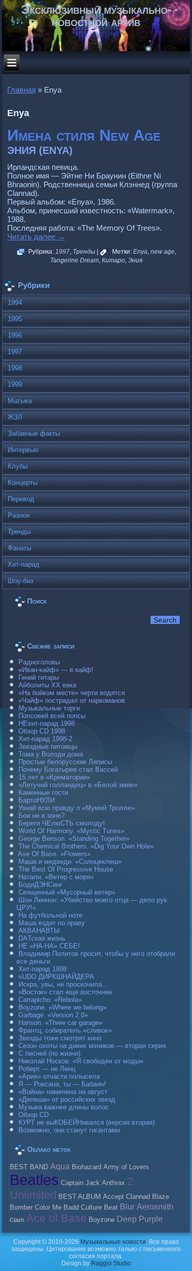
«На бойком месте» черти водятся (71, 693)
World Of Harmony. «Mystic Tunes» (71, 831)
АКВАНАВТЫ (39, 930)
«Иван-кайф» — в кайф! (55, 670)
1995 (15, 319)
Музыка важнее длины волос (63, 1107)
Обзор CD (33, 1115)
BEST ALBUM (79, 1196)
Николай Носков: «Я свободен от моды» (80, 1061)
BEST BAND (29, 1167)
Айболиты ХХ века (47, 685)
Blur (127, 1206)
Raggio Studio (111, 1263)
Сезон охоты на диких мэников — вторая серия (92, 1046)
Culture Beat (99, 1207)
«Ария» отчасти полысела (59, 1076)
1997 (62, 251)
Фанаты (19, 548)
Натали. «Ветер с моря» (56, 877)
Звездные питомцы (47, 746)
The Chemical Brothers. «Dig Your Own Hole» (86, 846)
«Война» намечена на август (63, 1092)
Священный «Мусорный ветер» (66, 892)
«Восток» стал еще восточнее (65, 992)
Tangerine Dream (74, 260)
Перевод (21, 499)
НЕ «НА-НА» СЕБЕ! (49, 946)
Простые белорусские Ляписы (65, 762)
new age (163, 251)
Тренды (84, 251)
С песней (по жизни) (49, 1053)
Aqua (60, 1166)
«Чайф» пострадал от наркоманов (71, 700)
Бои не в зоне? (41, 815)
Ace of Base (56, 1218)
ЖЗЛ (15, 417)
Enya (140, 251)
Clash (17, 1220)
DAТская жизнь (42, 938)
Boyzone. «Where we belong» (62, 1007)
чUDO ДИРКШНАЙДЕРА (56, 976)
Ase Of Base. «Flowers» (54, 854)
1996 (15, 335)
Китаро (113, 260)
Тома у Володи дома (50, 754)
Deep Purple (140, 1218)
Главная (21, 89)
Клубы (18, 466)
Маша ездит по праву (51, 923)
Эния (135, 260)
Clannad (138, 1196)
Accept (113, 1196)
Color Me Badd (57, 1207)
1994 (15, 302)
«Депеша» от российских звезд (66, 1099)
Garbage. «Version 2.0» (53, 1015)
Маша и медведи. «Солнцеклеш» (69, 861)
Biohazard (86, 1167)
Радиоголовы (39, 662)
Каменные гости (43, 792)
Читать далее (36, 236)
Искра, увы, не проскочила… (63, 984)
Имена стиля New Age (84, 135)
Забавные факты (34, 433)
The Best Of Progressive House (65, 869)
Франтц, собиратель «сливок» (65, 1030)
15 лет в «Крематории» (54, 777)
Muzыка (20, 401)
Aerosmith (155, 1206)
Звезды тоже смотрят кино (59, 1038)
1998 (15, 368)
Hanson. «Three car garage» (60, 1023)
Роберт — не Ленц (46, 1069)
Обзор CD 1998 (41, 731)
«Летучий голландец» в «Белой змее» (77, 785)
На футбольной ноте (50, 915)
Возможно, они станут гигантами (69, 1130)
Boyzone (102, 1219)
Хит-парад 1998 (42, 969)
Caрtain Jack (80, 1183)
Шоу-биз (20, 581)
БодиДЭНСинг (40, 884)
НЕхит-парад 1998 (46, 723)
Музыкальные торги (49, 708)
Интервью (23, 450)
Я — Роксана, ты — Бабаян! (62, 1084)
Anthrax (113, 1183)
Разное (19, 515)
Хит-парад (23, 564)
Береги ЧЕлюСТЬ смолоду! (61, 823)
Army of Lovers (126, 1167)
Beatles (34, 1179)
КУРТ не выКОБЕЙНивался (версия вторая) (86, 1122)
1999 (15, 384)
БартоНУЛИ (36, 800)
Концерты (22, 482)
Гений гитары (38, 677)
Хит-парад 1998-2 (45, 739)
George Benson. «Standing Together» (74, 838)
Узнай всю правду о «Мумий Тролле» (76, 808)
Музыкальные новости (113, 1241)
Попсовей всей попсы (52, 716)
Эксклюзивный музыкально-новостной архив (96, 16)
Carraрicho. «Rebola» (50, 1000)
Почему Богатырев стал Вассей (68, 769)
